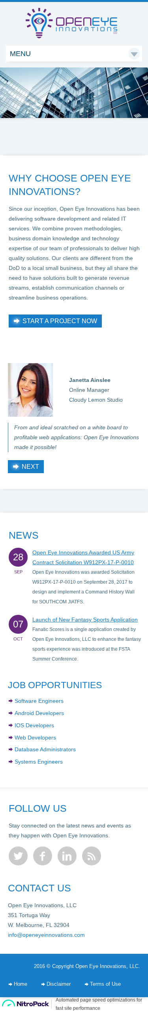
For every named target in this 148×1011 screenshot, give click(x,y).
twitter (18, 855)
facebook (42, 855)
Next (30, 466)
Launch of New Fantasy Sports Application (85, 619)
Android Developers (39, 713)
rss (91, 855)
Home (20, 984)
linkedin (67, 855)
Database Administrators (45, 749)
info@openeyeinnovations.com (46, 935)
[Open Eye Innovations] (74, 15)
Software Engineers (39, 701)
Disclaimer (59, 984)
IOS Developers (34, 725)
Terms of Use (105, 984)
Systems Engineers (39, 761)
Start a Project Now (59, 321)
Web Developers (35, 737)
